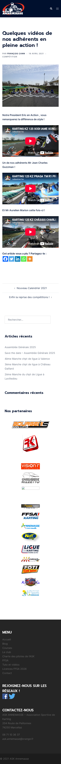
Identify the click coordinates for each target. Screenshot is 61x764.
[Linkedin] (17, 259)
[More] (30, 259)
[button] (51, 8)
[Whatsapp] (23, 259)
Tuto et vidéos (10, 664)
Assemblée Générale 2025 (20, 347)
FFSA (5, 660)
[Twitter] (11, 259)
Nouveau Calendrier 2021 (32, 288)
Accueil (6, 639)
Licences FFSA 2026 (14, 668)
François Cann (16, 53)
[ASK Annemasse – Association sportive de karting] (13, 8)
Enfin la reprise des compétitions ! (29, 297)
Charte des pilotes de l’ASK (18, 656)
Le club (6, 652)
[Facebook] (5, 259)
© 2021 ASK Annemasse (14, 758)
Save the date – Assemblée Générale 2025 (30, 352)
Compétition (9, 56)
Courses (7, 647)
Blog (5, 643)
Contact (7, 673)
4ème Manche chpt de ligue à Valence (27, 358)
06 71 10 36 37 (11, 734)
